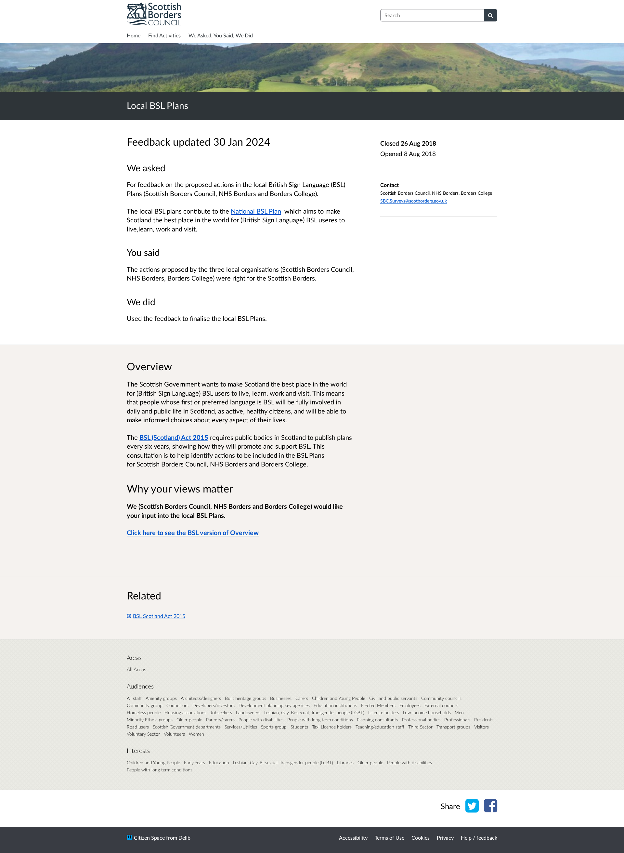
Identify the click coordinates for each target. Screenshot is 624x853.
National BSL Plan (256, 211)
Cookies (420, 837)
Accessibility (353, 837)
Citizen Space (149, 837)
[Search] (490, 15)
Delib (184, 837)
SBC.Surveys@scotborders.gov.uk (413, 200)
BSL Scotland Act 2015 (159, 616)
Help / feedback (479, 837)
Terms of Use (389, 837)
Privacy (445, 837)
